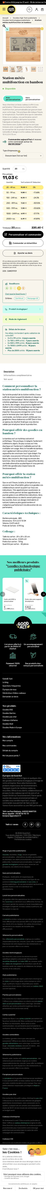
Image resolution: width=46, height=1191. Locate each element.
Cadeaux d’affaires (10, 720)
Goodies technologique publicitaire (16, 20)
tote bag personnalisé (18, 882)
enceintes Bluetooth (10, 961)
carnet (7, 919)
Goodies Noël (8, 724)
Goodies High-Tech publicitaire (25, 18)
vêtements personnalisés (15, 939)
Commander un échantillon (25, 243)
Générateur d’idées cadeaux (14, 693)
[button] (4, 9)
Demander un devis (10, 697)
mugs (20, 855)
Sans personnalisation (33, 99)
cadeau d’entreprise (22, 1123)
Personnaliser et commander (25, 234)
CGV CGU (27, 835)
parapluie (8, 1078)
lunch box (9, 902)
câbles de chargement (13, 964)
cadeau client (38, 986)
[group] (12, 594)
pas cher (39, 1098)
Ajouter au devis (25, 253)
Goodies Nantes (9, 713)
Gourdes (6, 855)
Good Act (7, 678)
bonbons (19, 1046)
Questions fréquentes (12, 686)
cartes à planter (25, 1018)
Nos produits (9, 705)
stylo (7, 981)
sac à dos (32, 882)
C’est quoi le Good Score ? (15, 294)
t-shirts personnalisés (29, 1058)
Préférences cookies (23, 839)
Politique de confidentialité (26, 837)
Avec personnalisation (13, 99)
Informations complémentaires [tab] (18, 375)
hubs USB (24, 961)
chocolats (11, 1046)
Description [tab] (9, 372)
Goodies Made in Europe (12, 728)
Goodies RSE (8, 710)
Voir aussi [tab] (8, 379)
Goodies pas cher (10, 717)
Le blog (5, 682)
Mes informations (12, 736)
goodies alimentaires (10, 1043)
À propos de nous (9, 690)
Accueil (5, 18)
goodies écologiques (10, 864)
